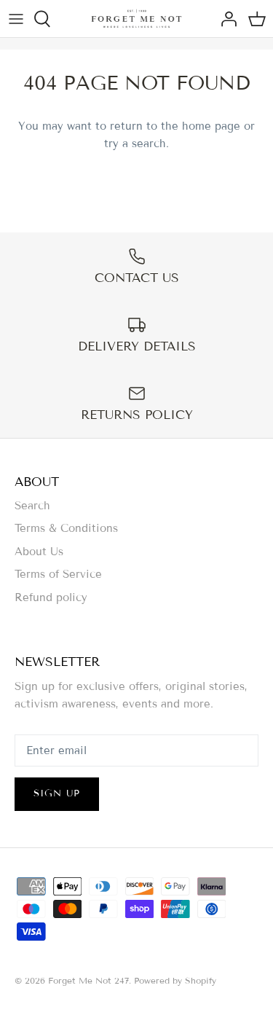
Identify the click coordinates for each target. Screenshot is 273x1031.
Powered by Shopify (175, 980)
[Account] (225, 19)
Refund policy (51, 597)
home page (211, 126)
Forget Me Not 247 (88, 980)
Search (32, 505)
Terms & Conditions (66, 528)
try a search (135, 143)
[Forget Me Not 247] (136, 18)
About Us (39, 551)
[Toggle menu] (16, 19)
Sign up (56, 793)
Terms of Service (58, 574)
